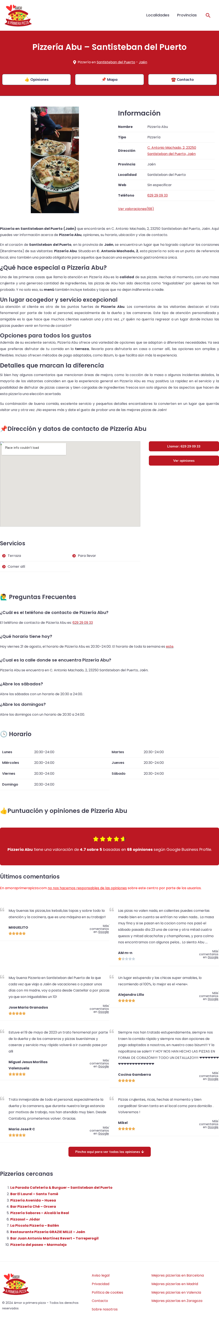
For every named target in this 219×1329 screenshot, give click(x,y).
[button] (208, 15)
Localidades (157, 15)
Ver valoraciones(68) (136, 208)
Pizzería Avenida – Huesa (33, 1200)
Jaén (143, 62)
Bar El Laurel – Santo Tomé (34, 1193)
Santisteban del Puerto (116, 62)
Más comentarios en (99, 929)
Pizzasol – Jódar (25, 1219)
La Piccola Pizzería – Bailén (34, 1225)
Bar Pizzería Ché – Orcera (33, 1206)
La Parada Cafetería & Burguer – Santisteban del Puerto (61, 1187)
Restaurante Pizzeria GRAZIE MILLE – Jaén (47, 1231)
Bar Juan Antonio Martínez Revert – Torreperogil (54, 1238)
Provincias (187, 15)
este (169, 646)
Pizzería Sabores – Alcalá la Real (39, 1212)
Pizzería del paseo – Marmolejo (38, 1244)
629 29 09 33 (83, 622)
